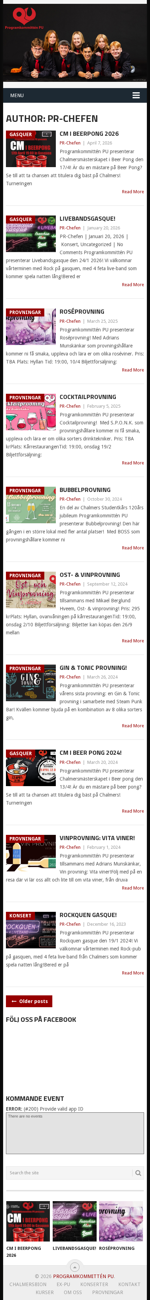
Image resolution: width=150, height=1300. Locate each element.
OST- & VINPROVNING (90, 574)
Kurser (45, 1292)
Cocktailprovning (88, 396)
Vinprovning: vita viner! (97, 837)
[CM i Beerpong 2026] (28, 1221)
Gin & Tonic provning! (93, 667)
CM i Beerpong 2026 (89, 133)
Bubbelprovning (85, 489)
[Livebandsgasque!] (74, 1221)
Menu (17, 95)
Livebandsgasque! (87, 218)
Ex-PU (63, 1284)
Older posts (33, 1001)
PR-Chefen (70, 143)
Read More (133, 191)
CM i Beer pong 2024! (91, 752)
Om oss (73, 1292)
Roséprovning (82, 311)
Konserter (94, 1284)
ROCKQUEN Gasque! (88, 914)
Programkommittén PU (83, 1276)
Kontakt (129, 1284)
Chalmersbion (27, 1284)
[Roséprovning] (121, 1221)
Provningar (107, 1292)
